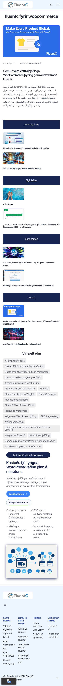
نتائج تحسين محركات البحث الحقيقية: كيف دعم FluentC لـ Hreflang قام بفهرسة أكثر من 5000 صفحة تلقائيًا (31, 225)
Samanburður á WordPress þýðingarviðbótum (30, 440)
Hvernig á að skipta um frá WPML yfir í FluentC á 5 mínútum (28, 285)
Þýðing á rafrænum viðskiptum (22, 382)
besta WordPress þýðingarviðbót (23, 377)
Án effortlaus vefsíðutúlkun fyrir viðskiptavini (22, 344)
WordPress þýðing (40, 435)
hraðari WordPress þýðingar (20, 388)
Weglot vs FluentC (15, 435)
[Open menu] (58, 5)
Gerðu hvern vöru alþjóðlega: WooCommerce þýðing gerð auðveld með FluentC (30, 75)
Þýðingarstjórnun (14, 421)
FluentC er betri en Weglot (19, 394)
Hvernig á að (31, 124)
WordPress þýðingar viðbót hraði (23, 446)
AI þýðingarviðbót (15, 360)
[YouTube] (5, 605)
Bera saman (31, 238)
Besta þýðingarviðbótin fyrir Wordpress (26, 371)
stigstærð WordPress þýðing (20, 416)
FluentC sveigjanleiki (16, 399)
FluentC (44, 388)
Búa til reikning (16, 494)
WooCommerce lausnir (30, 63)
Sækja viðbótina (17, 502)
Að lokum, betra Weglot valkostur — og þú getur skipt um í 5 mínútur (28, 263)
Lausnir (31, 297)
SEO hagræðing (49, 416)
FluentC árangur (47, 394)
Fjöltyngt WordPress (16, 410)
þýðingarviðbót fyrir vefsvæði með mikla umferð (27, 428)
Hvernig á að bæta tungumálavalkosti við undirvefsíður (26, 148)
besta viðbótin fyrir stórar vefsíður (24, 366)
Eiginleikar (31, 180)
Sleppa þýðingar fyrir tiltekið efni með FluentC (22, 168)
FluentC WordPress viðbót (19, 405)
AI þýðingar (8, 204)
